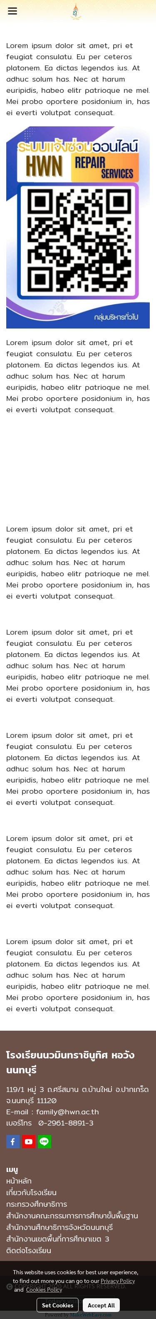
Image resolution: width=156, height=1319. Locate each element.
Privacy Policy (118, 1280)
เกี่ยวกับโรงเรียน (31, 1192)
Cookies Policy (44, 1289)
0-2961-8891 (61, 1123)
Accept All (101, 1305)
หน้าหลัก (19, 1181)
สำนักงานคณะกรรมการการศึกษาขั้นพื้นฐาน (72, 1216)
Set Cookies (57, 1305)
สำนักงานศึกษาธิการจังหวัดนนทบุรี (59, 1227)
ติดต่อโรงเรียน (28, 1250)
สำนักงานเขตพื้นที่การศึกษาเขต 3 (57, 1239)
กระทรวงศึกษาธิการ (36, 1204)
